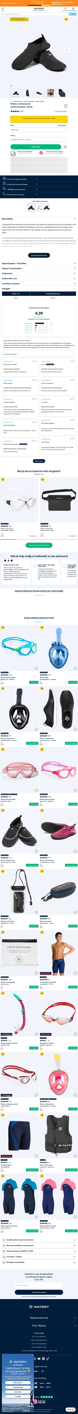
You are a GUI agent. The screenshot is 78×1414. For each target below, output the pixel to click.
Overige (18, 1396)
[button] (11, 50)
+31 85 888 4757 (40, 1336)
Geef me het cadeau (39, 1292)
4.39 (39, 313)
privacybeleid (52, 1296)
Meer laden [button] (39, 461)
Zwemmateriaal (17, 101)
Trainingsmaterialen (28, 101)
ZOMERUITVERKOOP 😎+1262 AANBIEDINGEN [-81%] (19, 19)
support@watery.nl (41, 1340)
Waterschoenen (40, 101)
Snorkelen (17, 1392)
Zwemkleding (18, 1387)
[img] (8, 361)
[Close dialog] (32, 1355)
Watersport (18, 1382)
